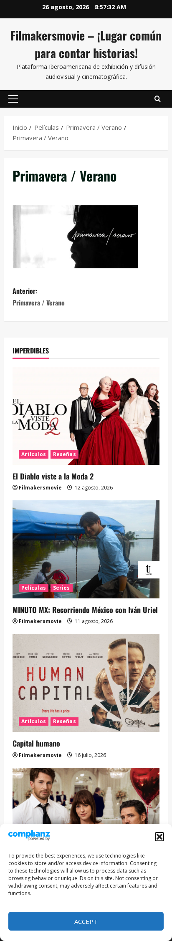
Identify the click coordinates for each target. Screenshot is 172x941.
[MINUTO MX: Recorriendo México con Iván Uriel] (86, 549)
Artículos (33, 454)
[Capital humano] (86, 683)
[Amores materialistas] (86, 817)
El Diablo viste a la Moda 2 (53, 476)
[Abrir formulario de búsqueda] (157, 99)
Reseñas (64, 454)
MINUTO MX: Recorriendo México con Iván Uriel (85, 609)
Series (61, 587)
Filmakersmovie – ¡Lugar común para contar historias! (86, 44)
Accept (86, 921)
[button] (159, 837)
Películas (33, 587)
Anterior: (39, 296)
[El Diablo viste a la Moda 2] (86, 416)
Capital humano (36, 743)
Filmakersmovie (40, 487)
